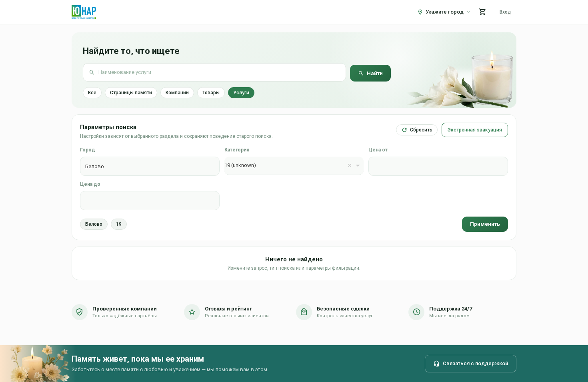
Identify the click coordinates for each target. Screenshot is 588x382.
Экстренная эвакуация (475, 130)
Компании (177, 93)
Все (92, 93)
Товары (211, 93)
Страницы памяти (131, 93)
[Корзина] (482, 12)
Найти (375, 73)
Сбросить (421, 130)
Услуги (241, 93)
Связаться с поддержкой (475, 363)
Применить (485, 224)
